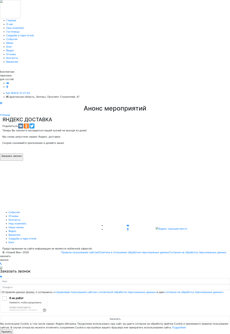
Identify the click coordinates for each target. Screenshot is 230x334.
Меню (9, 42)
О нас (9, 24)
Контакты (12, 57)
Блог (9, 46)
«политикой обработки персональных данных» (127, 292)
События (11, 39)
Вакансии (12, 61)
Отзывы (11, 54)
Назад (6, 114)
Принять (6, 331)
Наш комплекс (15, 27)
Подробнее (179, 327)
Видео (10, 50)
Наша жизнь (16, 227)
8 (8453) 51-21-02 (19, 93)
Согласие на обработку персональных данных (197, 252)
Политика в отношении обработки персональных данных (133, 252)
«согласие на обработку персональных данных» (194, 292)
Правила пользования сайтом (79, 252)
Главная (11, 20)
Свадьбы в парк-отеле (20, 35)
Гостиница (12, 31)
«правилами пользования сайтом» (76, 292)
